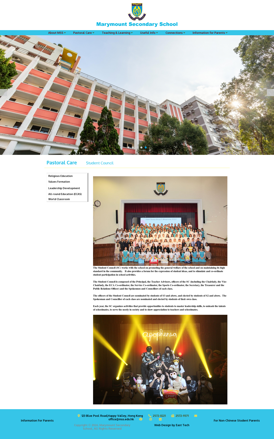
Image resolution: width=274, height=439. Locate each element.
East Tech (182, 425)
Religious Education (60, 176)
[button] (128, 147)
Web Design (162, 425)
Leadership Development (64, 188)
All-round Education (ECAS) (65, 194)
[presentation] (3, 92)
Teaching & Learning (116, 32)
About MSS (55, 32)
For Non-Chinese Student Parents (237, 420)
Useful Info (147, 32)
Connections (174, 32)
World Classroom (59, 199)
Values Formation (59, 181)
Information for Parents (209, 32)
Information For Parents (37, 420)
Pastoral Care (82, 32)
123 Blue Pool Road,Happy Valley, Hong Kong (112, 415)
